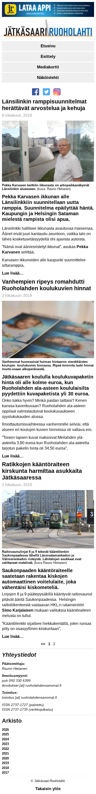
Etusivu (48, 46)
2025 (5, 734)
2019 (5, 763)
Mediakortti (48, 67)
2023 (5, 744)
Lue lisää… (13, 273)
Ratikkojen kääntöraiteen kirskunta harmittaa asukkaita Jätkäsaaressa (42, 471)
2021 (5, 753)
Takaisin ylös (48, 788)
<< (43, 644)
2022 (5, 749)
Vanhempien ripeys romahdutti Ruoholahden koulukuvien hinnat (46, 284)
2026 (5, 729)
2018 (5, 768)
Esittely (48, 56)
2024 (5, 739)
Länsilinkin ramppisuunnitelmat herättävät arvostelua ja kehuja (44, 104)
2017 (5, 772)
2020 (5, 758)
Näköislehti (48, 77)
